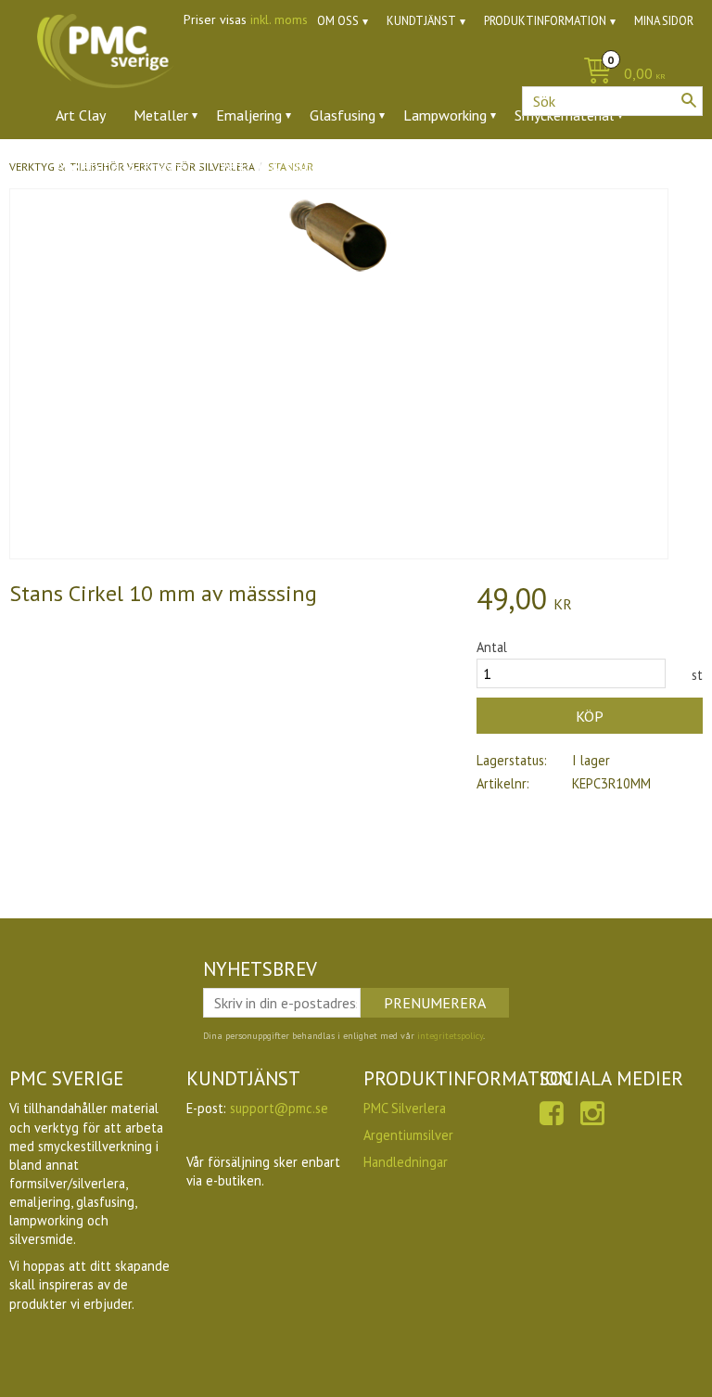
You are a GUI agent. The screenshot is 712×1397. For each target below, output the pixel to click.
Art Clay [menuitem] (81, 115)
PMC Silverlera (404, 1108)
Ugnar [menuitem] (385, 166)
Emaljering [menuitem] (249, 115)
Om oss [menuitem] (338, 21)
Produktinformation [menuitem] (545, 21)
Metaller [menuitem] (161, 115)
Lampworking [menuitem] (445, 115)
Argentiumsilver (408, 1135)
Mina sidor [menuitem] (663, 21)
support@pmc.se (279, 1108)
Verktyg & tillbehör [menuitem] (279, 166)
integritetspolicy (450, 1036)
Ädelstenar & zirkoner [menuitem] (124, 166)
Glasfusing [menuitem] (342, 115)
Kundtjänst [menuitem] (421, 21)
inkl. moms (279, 19)
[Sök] (689, 100)
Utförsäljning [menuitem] (472, 166)
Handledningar (405, 1162)
